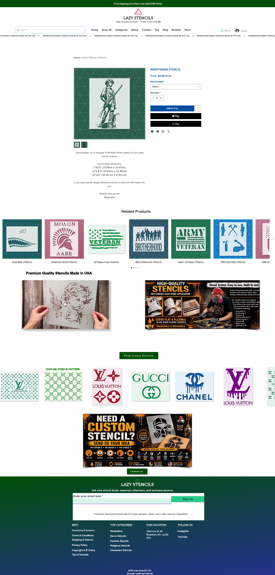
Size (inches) (157, 81)
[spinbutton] (157, 98)
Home (77, 57)
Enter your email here (87, 496)
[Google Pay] (175, 124)
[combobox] (175, 86)
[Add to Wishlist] (198, 108)
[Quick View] (22, 239)
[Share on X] (168, 131)
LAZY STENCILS (138, 18)
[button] (226, 30)
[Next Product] (273, 239)
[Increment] (161, 98)
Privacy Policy (79, 545)
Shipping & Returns (82, 539)
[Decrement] (153, 98)
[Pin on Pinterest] (157, 131)
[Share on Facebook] (152, 131)
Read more (109, 197)
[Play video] (65, 304)
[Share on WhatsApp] (163, 131)
